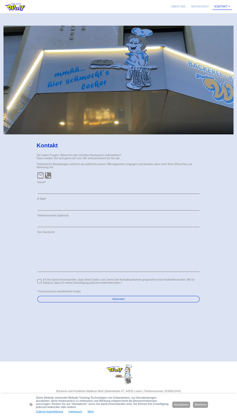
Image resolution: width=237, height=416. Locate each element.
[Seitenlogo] (15, 6)
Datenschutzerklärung (49, 411)
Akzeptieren (181, 404)
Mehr (91, 411)
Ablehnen (200, 404)
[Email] (40, 175)
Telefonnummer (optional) (53, 215)
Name (41, 182)
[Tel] (48, 175)
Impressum (75, 411)
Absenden (118, 299)
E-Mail (41, 198)
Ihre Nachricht (45, 232)
